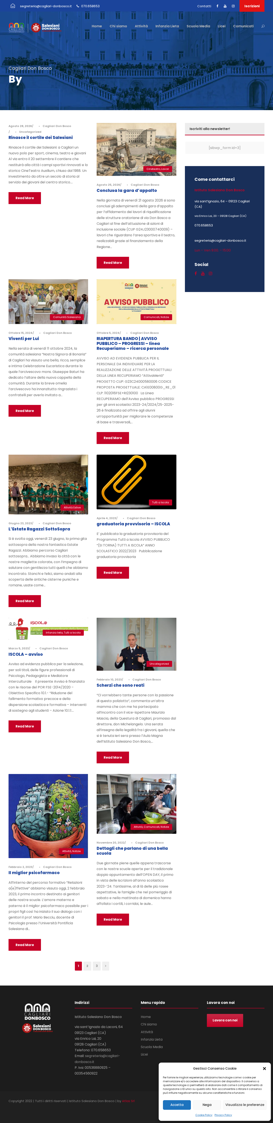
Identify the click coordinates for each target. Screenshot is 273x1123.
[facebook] (217, 6)
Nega (207, 1105)
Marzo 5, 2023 (19, 648)
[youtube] (225, 6)
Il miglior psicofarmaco (34, 873)
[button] (264, 1068)
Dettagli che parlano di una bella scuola (132, 851)
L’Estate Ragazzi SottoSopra (39, 529)
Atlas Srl (128, 1101)
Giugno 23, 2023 (20, 523)
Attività (141, 26)
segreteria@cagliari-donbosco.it (46, 6)
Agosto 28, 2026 (20, 126)
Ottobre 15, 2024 (21, 333)
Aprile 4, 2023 (106, 518)
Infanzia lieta (54, 632)
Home (97, 26)
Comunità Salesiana (67, 317)
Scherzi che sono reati (120, 685)
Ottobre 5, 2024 (108, 333)
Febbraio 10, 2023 (109, 680)
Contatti (204, 6)
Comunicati (243, 26)
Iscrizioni (252, 6)
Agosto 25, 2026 (108, 185)
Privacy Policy (223, 1115)
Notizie (165, 317)
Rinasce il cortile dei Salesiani (41, 137)
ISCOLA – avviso (26, 654)
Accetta (177, 1105)
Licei (221, 26)
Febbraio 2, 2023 (20, 867)
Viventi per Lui (24, 339)
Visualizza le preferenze (244, 1105)
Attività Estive (72, 507)
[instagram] (233, 6)
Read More (25, 198)
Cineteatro (153, 169)
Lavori (165, 169)
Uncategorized (30, 132)
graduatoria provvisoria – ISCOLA (133, 524)
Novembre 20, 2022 (111, 843)
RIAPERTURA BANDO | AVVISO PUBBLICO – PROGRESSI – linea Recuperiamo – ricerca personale (133, 343)
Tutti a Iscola (160, 502)
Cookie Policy (203, 1115)
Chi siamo (118, 26)
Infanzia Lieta (167, 26)
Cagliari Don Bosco (57, 126)
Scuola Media (198, 26)
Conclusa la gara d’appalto (127, 190)
